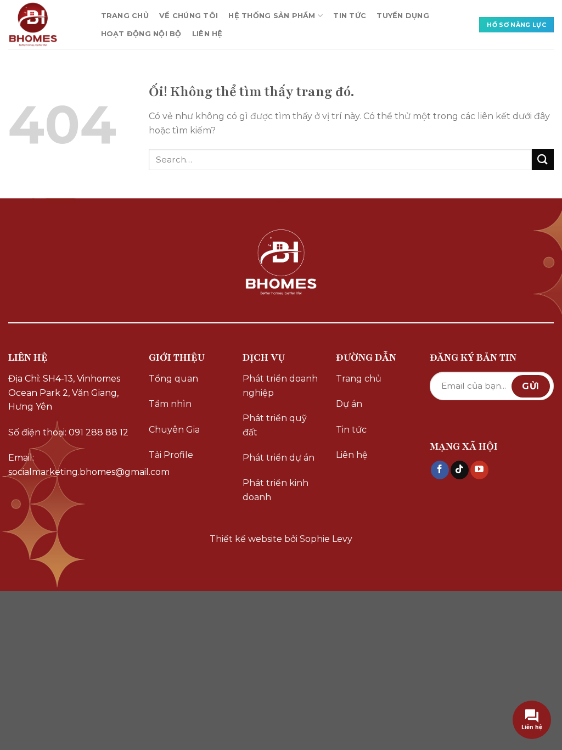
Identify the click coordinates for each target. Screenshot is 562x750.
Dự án (349, 404)
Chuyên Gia (174, 429)
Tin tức (351, 429)
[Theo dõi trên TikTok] (460, 470)
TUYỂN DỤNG (402, 16)
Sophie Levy (326, 539)
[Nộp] (543, 159)
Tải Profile (171, 455)
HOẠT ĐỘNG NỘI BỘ (141, 34)
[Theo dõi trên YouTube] (479, 470)
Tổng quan (173, 378)
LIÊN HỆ (207, 34)
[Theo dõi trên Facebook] (440, 470)
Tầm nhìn (170, 404)
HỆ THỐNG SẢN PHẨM (271, 16)
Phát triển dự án (278, 457)
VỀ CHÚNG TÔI (188, 16)
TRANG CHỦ (125, 16)
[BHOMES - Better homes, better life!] (43, 24)
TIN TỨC (349, 16)
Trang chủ (358, 378)
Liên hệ (352, 455)
